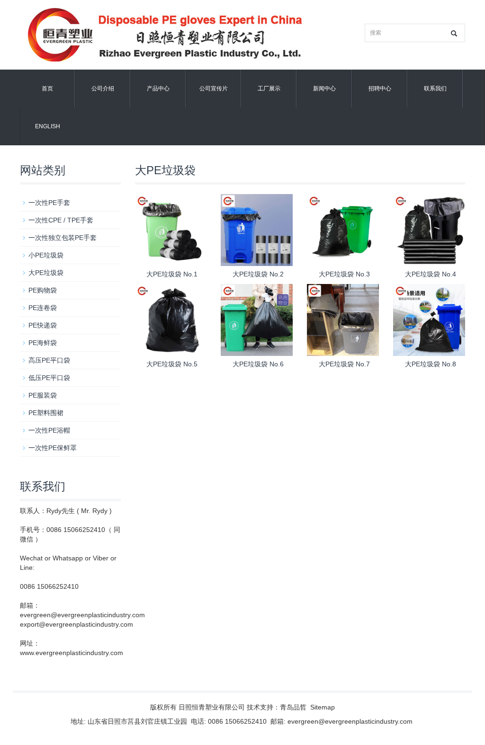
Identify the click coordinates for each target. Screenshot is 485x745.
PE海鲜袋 (42, 342)
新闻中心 (324, 88)
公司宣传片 (213, 88)
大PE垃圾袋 (45, 272)
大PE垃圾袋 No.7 (344, 364)
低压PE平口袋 (49, 377)
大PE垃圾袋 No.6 (258, 364)
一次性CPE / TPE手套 (60, 220)
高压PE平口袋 (49, 360)
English (47, 126)
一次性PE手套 (49, 202)
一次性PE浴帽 (49, 430)
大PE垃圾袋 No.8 (430, 364)
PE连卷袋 (42, 307)
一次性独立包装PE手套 (62, 237)
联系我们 (435, 88)
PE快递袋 (42, 325)
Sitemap (322, 707)
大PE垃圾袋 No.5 (172, 364)
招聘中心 (379, 88)
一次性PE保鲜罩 (52, 448)
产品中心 (158, 88)
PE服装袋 (42, 395)
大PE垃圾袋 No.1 (172, 274)
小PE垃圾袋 (45, 255)
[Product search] (454, 33)
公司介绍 (102, 88)
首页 (47, 88)
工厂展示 (269, 88)
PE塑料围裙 (45, 413)
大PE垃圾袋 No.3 (344, 274)
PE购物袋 (42, 290)
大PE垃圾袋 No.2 (258, 274)
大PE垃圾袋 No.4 (430, 274)
